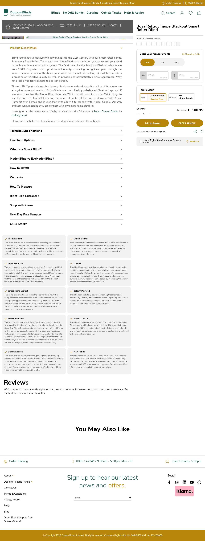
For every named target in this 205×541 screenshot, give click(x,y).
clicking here (19, 115)
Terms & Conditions (15, 494)
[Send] (128, 497)
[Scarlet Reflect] (168, 44)
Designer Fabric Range (17, 481)
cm (162, 62)
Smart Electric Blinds (106, 111)
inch (177, 62)
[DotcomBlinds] (17, 12)
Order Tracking (173, 3)
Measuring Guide (192, 54)
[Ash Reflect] (138, 44)
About (7, 475)
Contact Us (10, 487)
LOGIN (182, 13)
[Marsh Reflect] (153, 44)
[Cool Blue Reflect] (143, 44)
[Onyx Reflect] (158, 44)
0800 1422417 (195, 3)
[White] (178, 44)
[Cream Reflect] (148, 44)
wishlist (191, 13)
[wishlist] (201, 131)
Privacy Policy (12, 499)
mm (147, 62)
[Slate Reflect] (173, 44)
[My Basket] (199, 13)
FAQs (7, 505)
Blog (6, 511)
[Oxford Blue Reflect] (163, 44)
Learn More (194, 141)
